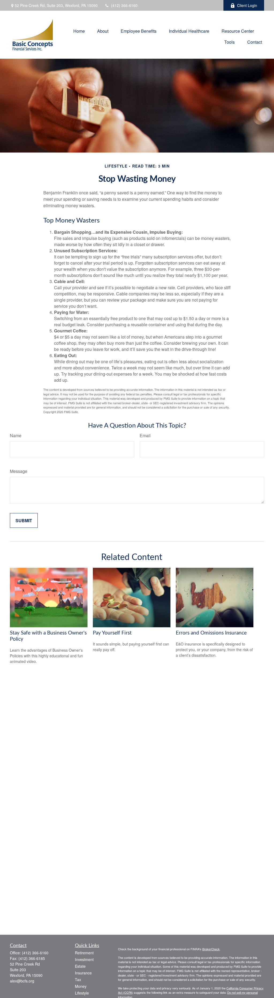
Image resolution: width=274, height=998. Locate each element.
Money (80, 986)
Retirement (84, 952)
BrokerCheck (211, 949)
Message (18, 471)
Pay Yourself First (112, 633)
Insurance (83, 972)
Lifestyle (82, 993)
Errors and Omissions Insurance (211, 633)
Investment (84, 959)
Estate (80, 966)
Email (145, 435)
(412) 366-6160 (124, 5)
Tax (78, 979)
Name (15, 435)
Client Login (247, 5)
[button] (79, 30)
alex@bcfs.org (163, 5)
